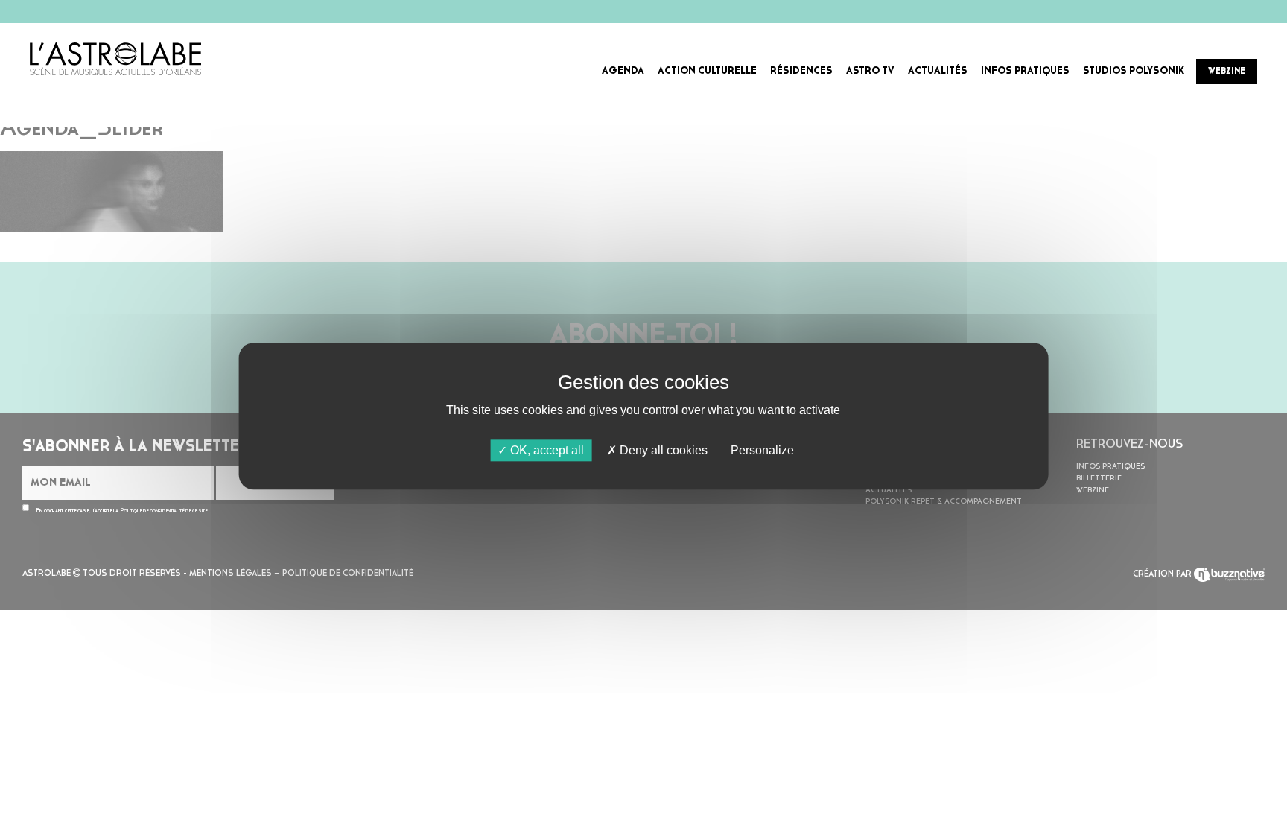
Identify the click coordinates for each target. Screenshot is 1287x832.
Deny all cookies (662, 450)
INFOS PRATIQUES (1025, 71)
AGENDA (623, 71)
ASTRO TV (870, 71)
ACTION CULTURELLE (707, 71)
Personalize (762, 450)
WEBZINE (1226, 71)
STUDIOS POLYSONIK (1133, 71)
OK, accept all (545, 450)
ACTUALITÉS (937, 71)
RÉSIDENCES (801, 71)
